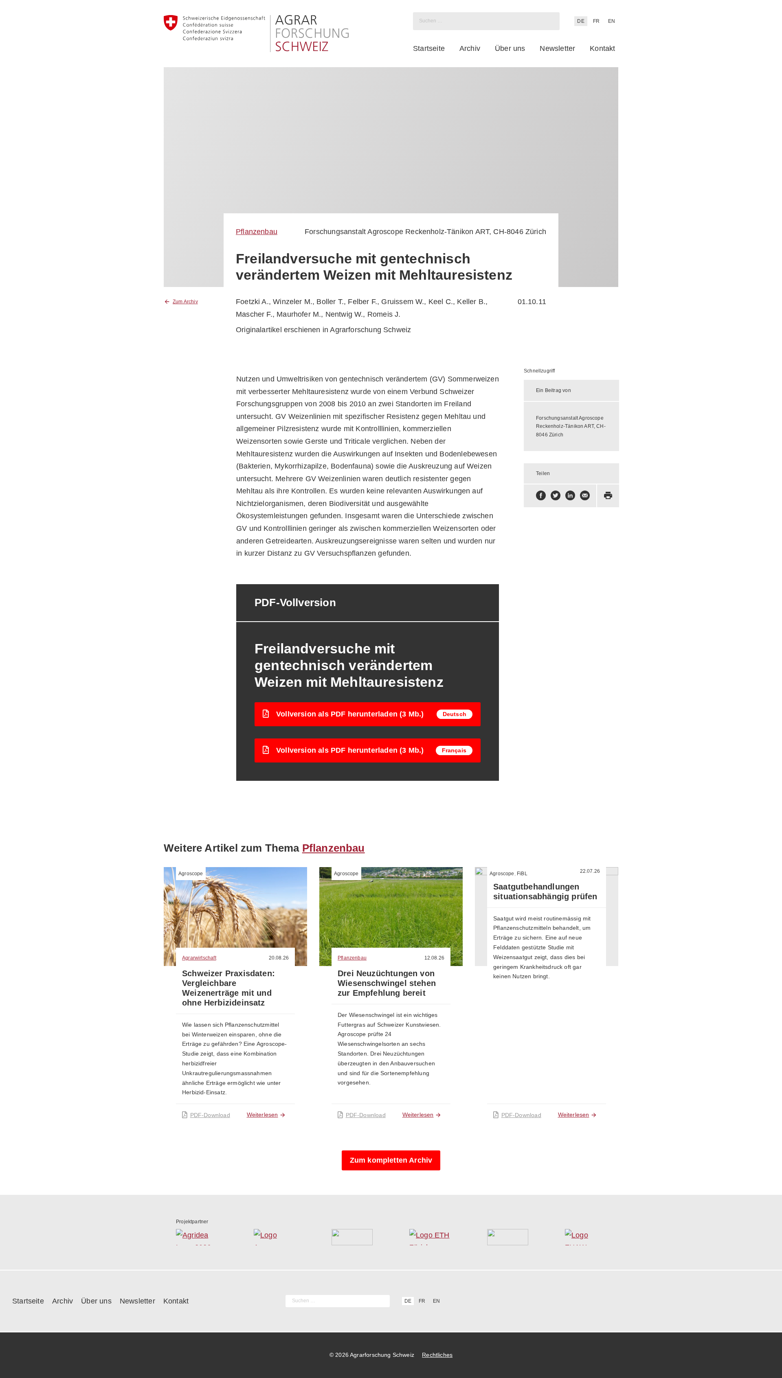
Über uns (510, 48)
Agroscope (190, 873)
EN (611, 21)
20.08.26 (279, 958)
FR (596, 21)
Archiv (469, 48)
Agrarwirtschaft (199, 958)
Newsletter (557, 48)
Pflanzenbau (256, 232)
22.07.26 (590, 871)
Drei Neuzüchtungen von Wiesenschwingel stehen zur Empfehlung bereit (387, 983)
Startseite (429, 48)
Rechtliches (437, 1355)
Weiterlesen (262, 1114)
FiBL (522, 873)
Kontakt (602, 48)
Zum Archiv (185, 302)
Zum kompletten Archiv (391, 1160)
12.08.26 (434, 958)
